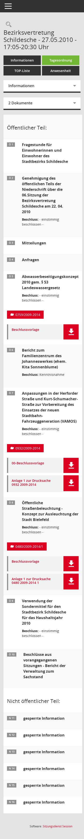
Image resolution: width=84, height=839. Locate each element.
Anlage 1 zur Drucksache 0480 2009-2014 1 (31, 581)
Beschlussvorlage (25, 330)
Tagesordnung (60, 60)
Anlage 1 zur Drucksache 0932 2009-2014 (31, 483)
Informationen (22, 60)
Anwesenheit (60, 70)
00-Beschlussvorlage (28, 463)
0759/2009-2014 (27, 314)
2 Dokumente (20, 103)
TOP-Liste (22, 70)
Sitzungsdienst (57, 826)
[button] (71, 331)
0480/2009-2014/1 (29, 546)
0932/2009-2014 (27, 448)
